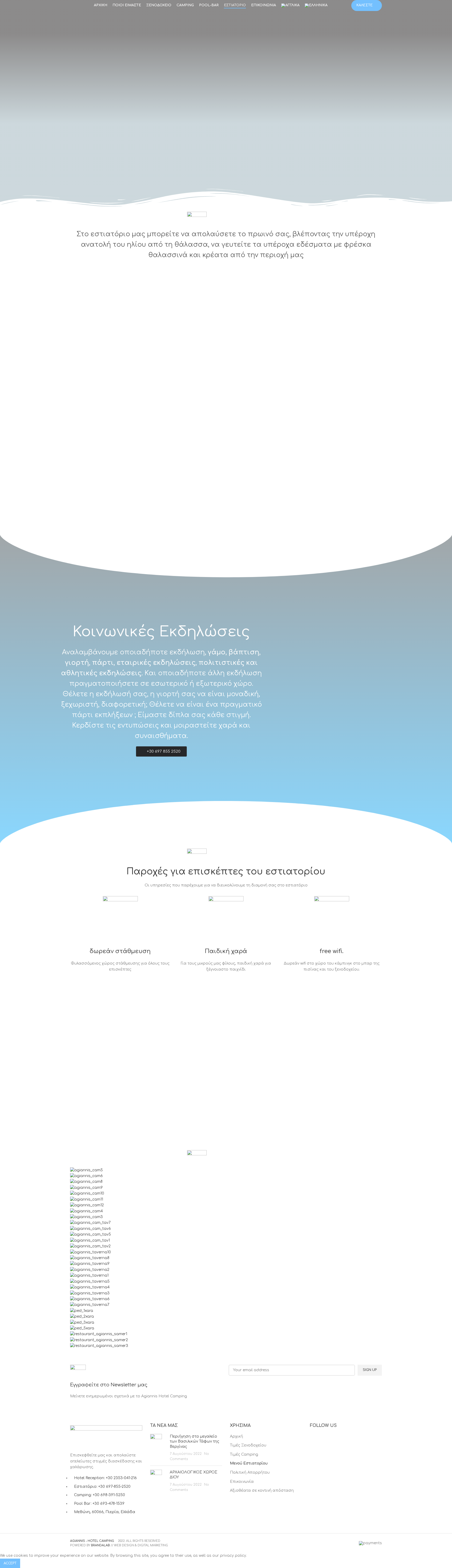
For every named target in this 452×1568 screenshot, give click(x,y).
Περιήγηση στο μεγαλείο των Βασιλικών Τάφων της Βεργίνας (194, 1441)
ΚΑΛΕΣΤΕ (365, 5)
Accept (10, 1563)
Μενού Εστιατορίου (249, 1463)
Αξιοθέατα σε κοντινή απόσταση (262, 1490)
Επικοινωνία (242, 1482)
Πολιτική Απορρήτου (250, 1472)
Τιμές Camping (244, 1454)
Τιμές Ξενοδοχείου (248, 1445)
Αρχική (236, 1436)
